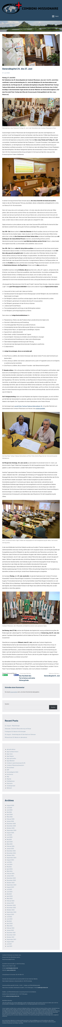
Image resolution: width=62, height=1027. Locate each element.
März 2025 (9, 844)
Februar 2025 (10, 846)
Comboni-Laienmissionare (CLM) (16, 763)
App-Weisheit (11, 760)
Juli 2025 (9, 835)
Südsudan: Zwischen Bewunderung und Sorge (18, 728)
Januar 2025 (10, 848)
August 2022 (10, 914)
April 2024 (10, 869)
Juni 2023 (9, 891)
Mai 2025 (9, 839)
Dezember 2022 (11, 905)
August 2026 (10, 805)
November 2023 (11, 880)
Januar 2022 (10, 930)
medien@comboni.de (42, 987)
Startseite (10, 783)
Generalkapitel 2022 (12, 772)
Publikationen (11, 781)
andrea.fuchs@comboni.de (12, 996)
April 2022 (10, 923)
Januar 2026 (10, 821)
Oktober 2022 (11, 910)
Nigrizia (9, 779)
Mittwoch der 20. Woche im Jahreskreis (16, 737)
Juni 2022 (9, 919)
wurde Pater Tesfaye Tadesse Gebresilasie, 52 (28, 406)
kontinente (10, 774)
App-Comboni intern (12, 751)
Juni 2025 (9, 837)
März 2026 (9, 816)
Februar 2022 (10, 928)
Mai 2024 (9, 866)
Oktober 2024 (11, 855)
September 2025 (11, 830)
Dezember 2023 (11, 878)
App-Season (10, 756)
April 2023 (10, 896)
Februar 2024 (10, 873)
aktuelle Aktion (11, 749)
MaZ (8, 776)
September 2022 (11, 912)
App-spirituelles (11, 758)
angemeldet (13, 692)
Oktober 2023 (10, 882)
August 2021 (10, 941)
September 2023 (11, 885)
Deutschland (10, 767)
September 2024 (11, 857)
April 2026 (10, 814)
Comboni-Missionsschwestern (15, 765)
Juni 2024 (9, 864)
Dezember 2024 (11, 851)
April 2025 (10, 841)
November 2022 (11, 907)
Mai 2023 (9, 894)
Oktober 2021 (10, 937)
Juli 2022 (9, 916)
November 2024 (11, 853)
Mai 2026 (9, 812)
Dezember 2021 (11, 932)
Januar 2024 (10, 875)
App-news (10, 754)
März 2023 (9, 898)
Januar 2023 (10, 903)
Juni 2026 (9, 810)
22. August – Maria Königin (12, 725)
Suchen (7, 704)
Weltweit (9, 788)
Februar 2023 (10, 900)
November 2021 (11, 935)
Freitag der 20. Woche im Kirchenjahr (15, 731)
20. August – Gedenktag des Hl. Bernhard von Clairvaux (20, 734)
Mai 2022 (9, 921)
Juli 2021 (9, 944)
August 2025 (10, 832)
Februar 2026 (10, 819)
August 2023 (10, 887)
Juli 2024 (9, 862)
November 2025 (11, 826)
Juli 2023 (9, 889)
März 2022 (10, 925)
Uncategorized (11, 785)
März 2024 (10, 871)
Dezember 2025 (11, 823)
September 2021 (11, 939)
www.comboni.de (11, 970)
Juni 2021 (9, 946)
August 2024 (10, 860)
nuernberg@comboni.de (12, 968)
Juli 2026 (9, 807)
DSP (8, 769)
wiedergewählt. (40, 408)
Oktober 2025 (10, 828)
